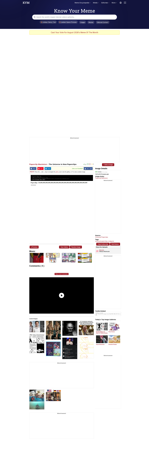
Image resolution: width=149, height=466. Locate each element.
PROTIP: (32, 171)
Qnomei (101, 250)
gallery (57, 171)
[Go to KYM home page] (26, 3)
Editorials (104, 3)
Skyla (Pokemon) (100, 344)
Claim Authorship (103, 244)
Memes (91, 22)
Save (41, 168)
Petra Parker (112, 331)
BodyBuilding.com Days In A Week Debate (102, 332)
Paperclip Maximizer (38, 164)
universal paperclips (101, 241)
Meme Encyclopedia (82, 3)
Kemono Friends (113, 344)
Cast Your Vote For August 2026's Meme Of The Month (74, 32)
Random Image (75, 247)
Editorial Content (102, 22)
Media (95, 3)
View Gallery (64, 247)
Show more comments (61, 274)
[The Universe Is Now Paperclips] (61, 208)
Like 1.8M (89, 168)
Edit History (115, 244)
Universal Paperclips (101, 237)
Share (34, 168)
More (113, 3)
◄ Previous (34, 247)
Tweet (48, 168)
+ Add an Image (108, 164)
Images (82, 22)
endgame (111, 241)
